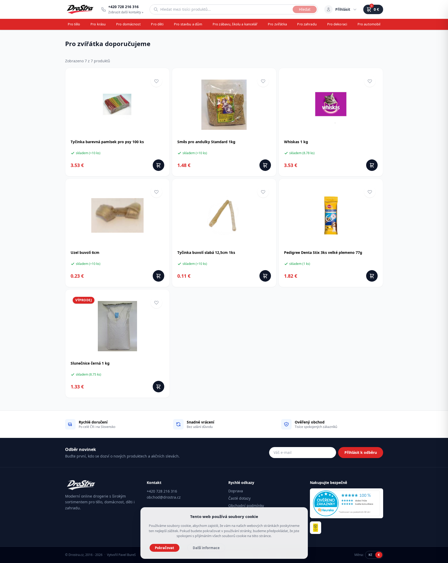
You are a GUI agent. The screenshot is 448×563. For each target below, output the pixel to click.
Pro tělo (74, 24)
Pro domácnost (128, 24)
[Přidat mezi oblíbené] (156, 81)
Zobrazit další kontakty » (125, 12)
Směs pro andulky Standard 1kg (206, 141)
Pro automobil (369, 24)
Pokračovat (164, 547)
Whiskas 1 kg (296, 141)
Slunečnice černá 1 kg (90, 363)
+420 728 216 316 (162, 491)
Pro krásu (98, 24)
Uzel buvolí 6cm (85, 252)
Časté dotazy (239, 498)
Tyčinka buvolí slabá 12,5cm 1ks (206, 252)
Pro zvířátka (277, 24)
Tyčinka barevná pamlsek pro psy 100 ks (107, 141)
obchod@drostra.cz (164, 497)
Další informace (206, 547)
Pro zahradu (306, 24)
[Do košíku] (158, 165)
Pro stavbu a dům (188, 24)
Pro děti (157, 24)
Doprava (235, 490)
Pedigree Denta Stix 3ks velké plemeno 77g (323, 252)
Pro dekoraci (337, 24)
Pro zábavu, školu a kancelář (235, 24)
